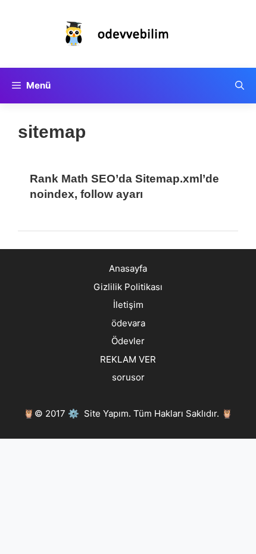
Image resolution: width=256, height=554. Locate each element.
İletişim (128, 304)
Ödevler (128, 341)
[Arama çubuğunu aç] (239, 85)
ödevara (128, 323)
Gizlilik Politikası (128, 286)
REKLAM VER (128, 359)
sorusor (128, 377)
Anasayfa (128, 268)
